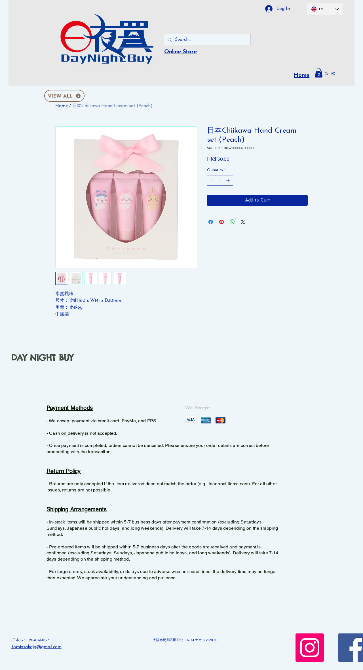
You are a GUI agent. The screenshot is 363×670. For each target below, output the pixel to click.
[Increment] (228, 180)
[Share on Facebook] (210, 222)
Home (301, 75)
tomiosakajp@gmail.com (36, 647)
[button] (334, 73)
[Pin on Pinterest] (221, 222)
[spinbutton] (220, 180)
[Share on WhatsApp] (232, 222)
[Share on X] (243, 222)
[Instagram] (310, 647)
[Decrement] (211, 180)
